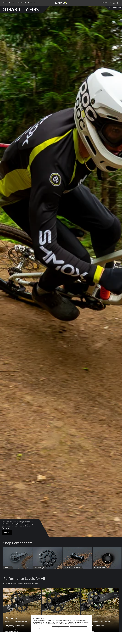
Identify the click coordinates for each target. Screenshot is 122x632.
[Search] (110, 3)
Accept (60, 628)
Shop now (7, 532)
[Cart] (117, 3)
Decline (79, 628)
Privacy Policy (72, 623)
